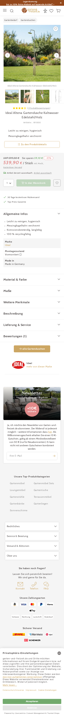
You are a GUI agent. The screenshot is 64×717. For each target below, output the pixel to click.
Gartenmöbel (17, 483)
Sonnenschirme (18, 510)
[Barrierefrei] (45, 11)
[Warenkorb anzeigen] (58, 11)
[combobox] (8, 183)
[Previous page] (7, 55)
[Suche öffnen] (12, 11)
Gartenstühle (17, 496)
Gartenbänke (17, 503)
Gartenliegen (41, 503)
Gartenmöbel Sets (44, 483)
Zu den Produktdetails (34, 144)
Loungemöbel (17, 490)
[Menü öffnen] (5, 10)
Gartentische (41, 490)
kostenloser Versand (12, 167)
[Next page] (56, 55)
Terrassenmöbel (43, 496)
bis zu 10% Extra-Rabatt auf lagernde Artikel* (29, 4)
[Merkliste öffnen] (51, 11)
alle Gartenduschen (34, 348)
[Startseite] (30, 11)
